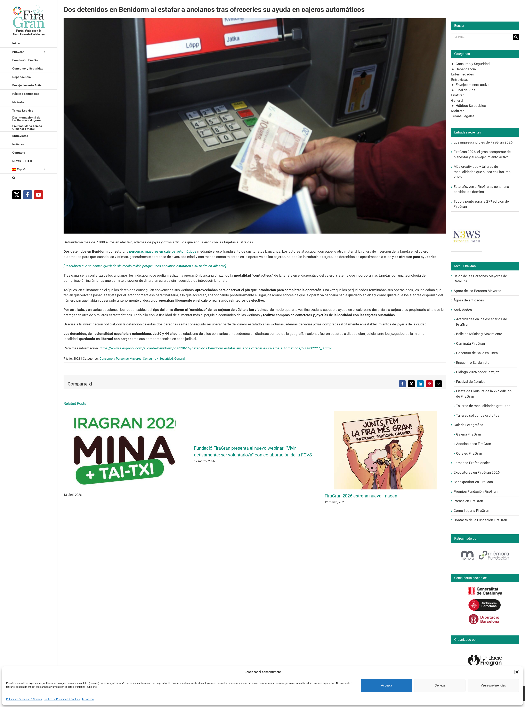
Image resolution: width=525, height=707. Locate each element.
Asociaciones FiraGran (473, 444)
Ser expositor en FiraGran (473, 482)
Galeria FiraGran (468, 434)
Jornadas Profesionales (472, 463)
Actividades (463, 310)
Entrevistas (460, 80)
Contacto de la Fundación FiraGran (480, 520)
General (179, 358)
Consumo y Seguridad (158, 358)
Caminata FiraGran (470, 343)
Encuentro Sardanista (472, 362)
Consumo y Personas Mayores (120, 358)
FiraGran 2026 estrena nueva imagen (361, 495)
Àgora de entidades (469, 300)
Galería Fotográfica (468, 425)
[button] (517, 672)
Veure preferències (493, 685)
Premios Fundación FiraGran (476, 491)
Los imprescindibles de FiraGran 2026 (483, 142)
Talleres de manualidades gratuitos (483, 406)
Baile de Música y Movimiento (479, 334)
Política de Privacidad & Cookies (24, 699)
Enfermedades (462, 74)
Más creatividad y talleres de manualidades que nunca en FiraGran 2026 (482, 171)
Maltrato (458, 111)
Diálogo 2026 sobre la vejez (477, 372)
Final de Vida (465, 90)
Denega (440, 685)
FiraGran (457, 95)
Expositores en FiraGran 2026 (477, 472)
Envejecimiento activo (473, 85)
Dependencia (466, 69)
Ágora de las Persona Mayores (477, 291)
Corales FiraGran (469, 453)
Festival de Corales (470, 382)
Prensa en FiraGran (468, 501)
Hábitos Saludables (471, 106)
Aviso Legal (88, 699)
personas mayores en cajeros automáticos (162, 251)
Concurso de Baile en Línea (477, 353)
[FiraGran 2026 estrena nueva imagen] (385, 413)
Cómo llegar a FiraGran (471, 511)
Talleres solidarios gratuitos (477, 415)
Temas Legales (463, 116)
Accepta (386, 685)
